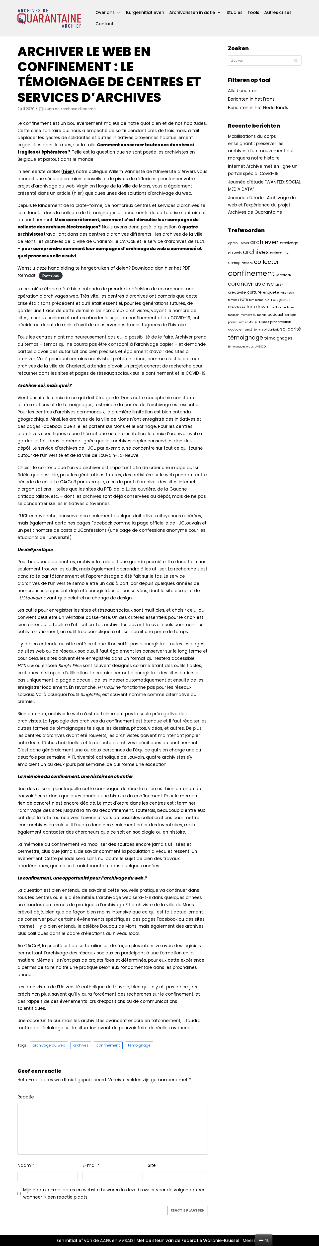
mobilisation (277, 307)
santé (248, 330)
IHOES (274, 300)
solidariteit (270, 329)
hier (78, 193)
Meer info (253, 1241)
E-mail (91, 1165)
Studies (234, 12)
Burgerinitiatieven (145, 12)
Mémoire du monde (253, 315)
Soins (257, 330)
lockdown (257, 307)
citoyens (247, 263)
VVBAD (125, 1241)
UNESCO (260, 347)
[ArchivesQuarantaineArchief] (49, 18)
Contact (104, 24)
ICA (267, 300)
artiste (276, 252)
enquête (271, 292)
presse (262, 322)
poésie (232, 322)
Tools (253, 12)
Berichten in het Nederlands (258, 108)
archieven (264, 242)
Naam (25, 1165)
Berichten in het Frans (251, 99)
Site (152, 1165)
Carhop (234, 262)
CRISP (279, 285)
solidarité (290, 329)
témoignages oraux (240, 347)
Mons (290, 307)
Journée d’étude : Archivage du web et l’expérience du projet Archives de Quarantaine (262, 205)
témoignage (139, 1045)
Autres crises (278, 12)
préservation (280, 322)
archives (80, 1045)
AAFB (105, 1241)
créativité (237, 292)
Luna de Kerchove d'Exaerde (70, 108)
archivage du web (49, 1045)
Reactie (25, 1097)
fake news (287, 293)
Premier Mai (245, 322)
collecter (266, 262)
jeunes (284, 299)
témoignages (278, 338)
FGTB (244, 299)
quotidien (235, 329)
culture (254, 292)
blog (286, 253)
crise (268, 283)
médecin (233, 315)
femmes (233, 300)
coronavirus (244, 284)
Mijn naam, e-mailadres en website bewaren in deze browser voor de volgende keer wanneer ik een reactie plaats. (113, 1193)
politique (290, 315)
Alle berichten (242, 91)
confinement (108, 1045)
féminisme (256, 300)
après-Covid (238, 243)
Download (50, 275)
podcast (276, 314)
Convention (283, 275)
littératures (236, 307)
